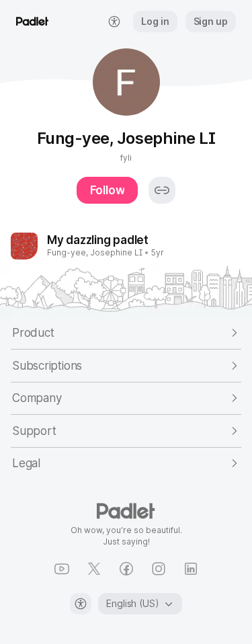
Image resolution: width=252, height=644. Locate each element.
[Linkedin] (191, 569)
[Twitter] (94, 569)
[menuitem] (114, 21)
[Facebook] (126, 569)
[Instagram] (159, 569)
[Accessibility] (80, 603)
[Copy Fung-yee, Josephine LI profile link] (162, 190)
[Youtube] (62, 569)
